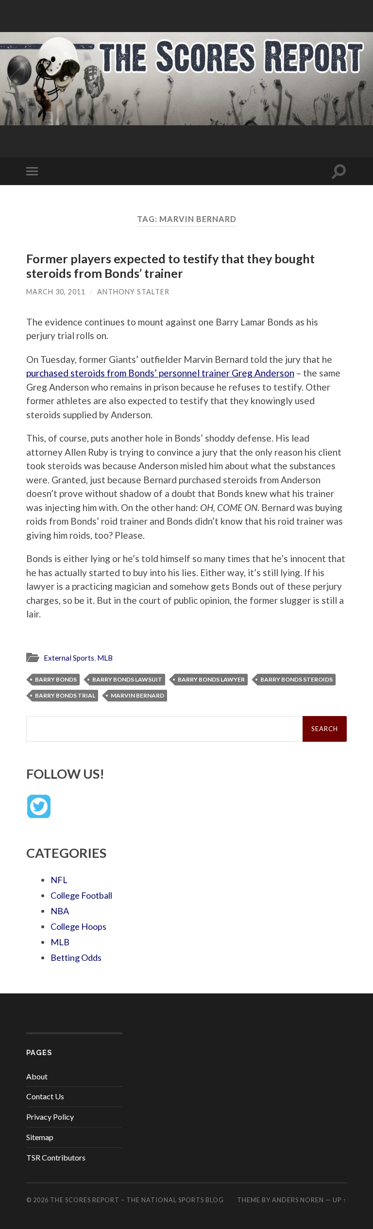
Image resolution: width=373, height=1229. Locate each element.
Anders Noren (298, 1200)
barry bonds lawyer (211, 679)
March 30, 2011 (55, 292)
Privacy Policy (50, 1116)
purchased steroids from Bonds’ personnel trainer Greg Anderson (160, 372)
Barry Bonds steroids (296, 679)
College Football (81, 895)
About (37, 1076)
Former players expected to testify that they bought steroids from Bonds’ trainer (170, 265)
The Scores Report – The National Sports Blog (137, 1200)
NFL (59, 879)
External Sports (69, 657)
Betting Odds (76, 957)
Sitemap (39, 1137)
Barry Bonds (56, 679)
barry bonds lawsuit (127, 679)
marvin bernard (137, 695)
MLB (105, 657)
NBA (60, 910)
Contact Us (45, 1096)
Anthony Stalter (133, 292)
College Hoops (78, 926)
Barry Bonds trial (65, 695)
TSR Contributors (55, 1157)
